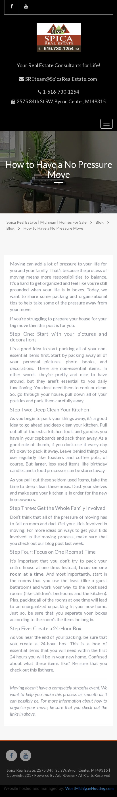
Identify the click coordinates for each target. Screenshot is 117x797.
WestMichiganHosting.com (89, 788)
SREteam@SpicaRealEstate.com (61, 79)
